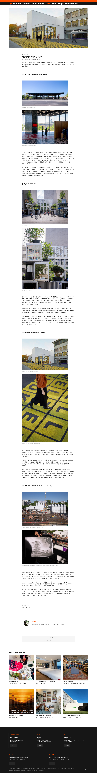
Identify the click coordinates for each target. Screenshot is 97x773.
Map (61, 3)
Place (41, 3)
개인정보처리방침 (71, 768)
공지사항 (61, 768)
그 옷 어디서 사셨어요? (68, 682)
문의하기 (13, 745)
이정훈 (34, 621)
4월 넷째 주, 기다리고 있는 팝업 (16, 715)
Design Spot (71, 3)
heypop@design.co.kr (54, 768)
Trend (34, 3)
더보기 (12, 763)
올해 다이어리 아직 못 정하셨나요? (43, 715)
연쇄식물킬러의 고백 (13, 682)
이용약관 (65, 768)
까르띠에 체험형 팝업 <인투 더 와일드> (71, 715)
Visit (49, 3)
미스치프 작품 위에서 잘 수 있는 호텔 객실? (45, 682)
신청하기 (67, 745)
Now (54, 3)
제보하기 (40, 745)
